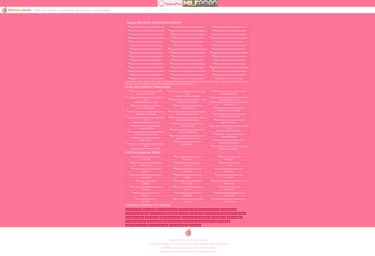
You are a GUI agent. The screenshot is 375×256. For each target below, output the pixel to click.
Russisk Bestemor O (218, 217)
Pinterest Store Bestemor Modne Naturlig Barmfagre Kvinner (225, 213)
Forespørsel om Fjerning (183, 248)
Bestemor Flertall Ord (146, 128)
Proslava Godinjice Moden (178, 225)
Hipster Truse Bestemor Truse (187, 114)
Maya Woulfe (229, 195)
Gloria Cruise (229, 189)
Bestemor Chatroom (196, 213)
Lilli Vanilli (145, 201)
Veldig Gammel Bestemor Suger (146, 102)
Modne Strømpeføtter (235, 217)
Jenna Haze (229, 177)
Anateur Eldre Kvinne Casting (187, 120)
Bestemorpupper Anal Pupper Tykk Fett (145, 149)
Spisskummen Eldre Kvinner (187, 102)
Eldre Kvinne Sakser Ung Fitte (167, 209)
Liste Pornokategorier (66, 10)
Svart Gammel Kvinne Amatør (146, 134)
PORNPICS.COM (40, 10)
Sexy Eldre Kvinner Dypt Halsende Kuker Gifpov (199, 221)
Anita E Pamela (229, 201)
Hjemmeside (51, 10)
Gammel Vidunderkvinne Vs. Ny (187, 138)
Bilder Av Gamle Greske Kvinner (136, 225)
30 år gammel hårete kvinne (191, 81)
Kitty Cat (187, 165)
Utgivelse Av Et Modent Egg (146, 114)
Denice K (187, 189)
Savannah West (145, 177)
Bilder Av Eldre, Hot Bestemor (170, 217)
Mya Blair (187, 177)
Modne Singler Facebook (229, 149)
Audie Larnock (146, 165)
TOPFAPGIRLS (167, 248)
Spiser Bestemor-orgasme (134, 217)
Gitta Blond (187, 171)
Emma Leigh (187, 183)
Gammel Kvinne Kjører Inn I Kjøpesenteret (196, 217)
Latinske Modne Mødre (133, 209)
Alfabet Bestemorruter (229, 94)
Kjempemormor (187, 108)
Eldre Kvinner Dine (152, 217)
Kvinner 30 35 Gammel (157, 213)
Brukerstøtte (210, 248)
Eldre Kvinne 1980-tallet (145, 94)
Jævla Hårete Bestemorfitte (187, 209)
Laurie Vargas (146, 159)
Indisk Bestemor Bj (223, 221)
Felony (229, 165)
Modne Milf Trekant (187, 126)
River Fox (145, 189)
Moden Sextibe (187, 144)
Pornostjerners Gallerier (101, 10)
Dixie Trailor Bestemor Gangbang (137, 213)
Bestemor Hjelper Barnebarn (229, 116)
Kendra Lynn (229, 159)
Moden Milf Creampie (229, 137)
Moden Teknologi (149, 209)
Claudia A (145, 195)
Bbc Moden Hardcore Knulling (229, 110)
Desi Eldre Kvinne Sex (229, 122)
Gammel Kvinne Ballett (146, 108)
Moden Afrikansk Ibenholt (229, 143)
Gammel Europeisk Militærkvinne (229, 131)
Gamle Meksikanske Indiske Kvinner (146, 122)
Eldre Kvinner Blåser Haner (158, 225)
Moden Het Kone (194, 225)
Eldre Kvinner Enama (155, 221)
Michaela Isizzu (229, 183)
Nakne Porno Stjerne (83, 10)
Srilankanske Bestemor (228, 209)
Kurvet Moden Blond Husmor (135, 221)
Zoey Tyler (146, 183)
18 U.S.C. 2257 (198, 248)
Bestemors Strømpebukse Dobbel (187, 96)
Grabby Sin (146, 171)
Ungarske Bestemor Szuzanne (177, 213)
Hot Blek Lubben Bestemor (172, 221)
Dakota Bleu (187, 195)
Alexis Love (187, 201)
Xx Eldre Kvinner (146, 140)
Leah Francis (229, 171)
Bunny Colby (187, 159)
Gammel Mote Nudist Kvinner (208, 209)
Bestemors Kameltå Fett (187, 132)
